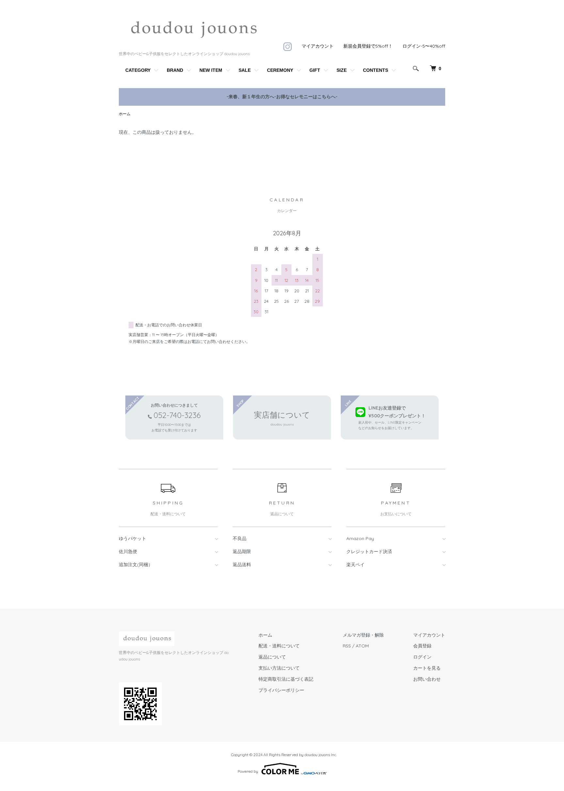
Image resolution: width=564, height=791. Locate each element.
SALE (245, 70)
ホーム (125, 113)
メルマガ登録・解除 (363, 635)
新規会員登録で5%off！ (368, 46)
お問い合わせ (427, 679)
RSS (347, 646)
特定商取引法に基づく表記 (285, 679)
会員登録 (422, 646)
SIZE (342, 70)
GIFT (314, 70)
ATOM (362, 646)
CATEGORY (137, 70)
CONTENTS (375, 70)
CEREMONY (280, 70)
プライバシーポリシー (281, 690)
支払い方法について (279, 668)
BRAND (175, 70)
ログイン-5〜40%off (423, 46)
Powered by (248, 771)
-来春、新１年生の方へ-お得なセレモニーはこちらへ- (282, 97)
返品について (272, 657)
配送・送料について (279, 646)
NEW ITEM (210, 70)
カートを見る (427, 668)
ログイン (422, 657)
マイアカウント (318, 46)
